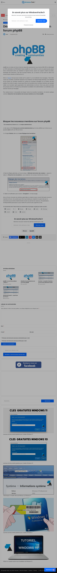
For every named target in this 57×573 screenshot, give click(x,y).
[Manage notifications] (54, 570)
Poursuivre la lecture (28, 25)
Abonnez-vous (41, 21)
